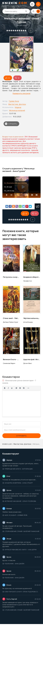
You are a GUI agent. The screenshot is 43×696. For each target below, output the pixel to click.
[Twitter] (30, 206)
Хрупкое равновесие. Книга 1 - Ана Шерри (20, 550)
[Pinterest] (26, 206)
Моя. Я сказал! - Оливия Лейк (16, 515)
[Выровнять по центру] (20, 388)
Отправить (21, 436)
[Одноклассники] (13, 206)
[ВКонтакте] (6, 206)
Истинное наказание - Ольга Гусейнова (20, 501)
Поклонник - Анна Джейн (14, 564)
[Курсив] (8, 388)
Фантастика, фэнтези (17, 104)
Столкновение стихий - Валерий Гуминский (22, 531)
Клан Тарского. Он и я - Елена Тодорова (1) (21, 592)
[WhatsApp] (20, 206)
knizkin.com (7, 444)
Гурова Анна (14, 101)
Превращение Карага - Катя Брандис (19, 469)
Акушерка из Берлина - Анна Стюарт (19, 483)
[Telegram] (23, 206)
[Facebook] (10, 206)
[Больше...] (28, 388)
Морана (18, 107)
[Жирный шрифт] (4, 388)
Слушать (12, 124)
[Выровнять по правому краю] (23, 388)
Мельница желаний (17, 110)
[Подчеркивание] (12, 388)
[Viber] (16, 206)
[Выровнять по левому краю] (16, 388)
